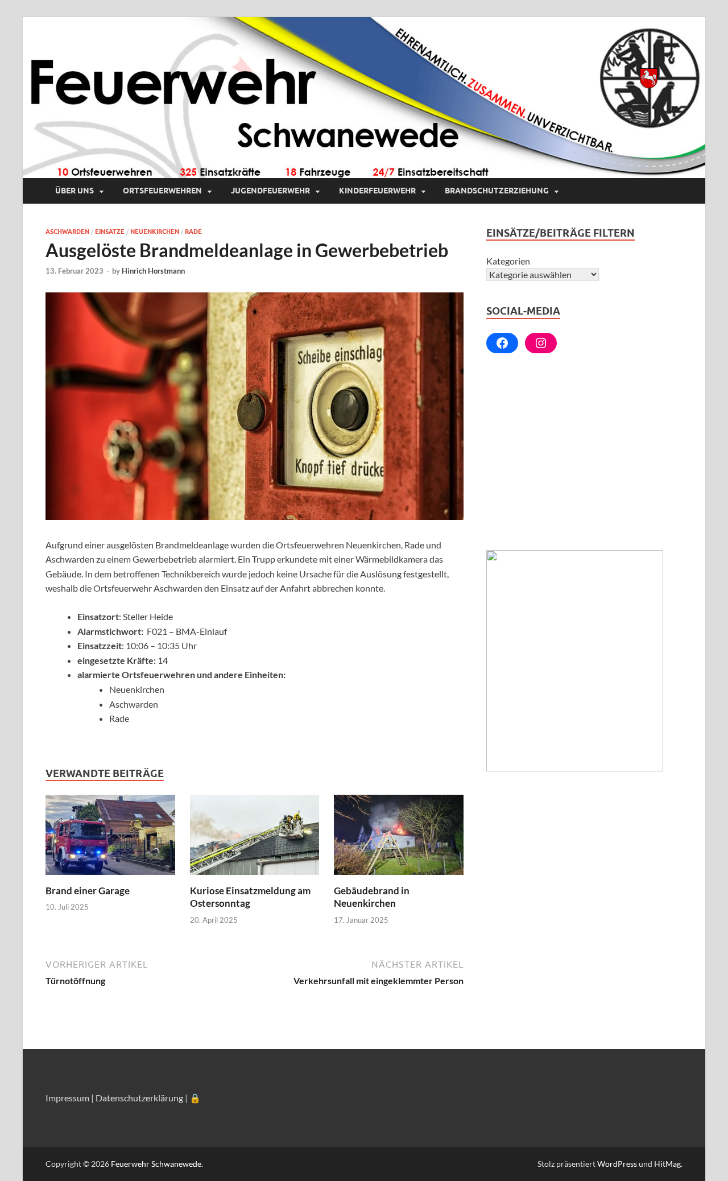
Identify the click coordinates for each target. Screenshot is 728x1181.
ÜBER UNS (74, 190)
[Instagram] (541, 343)
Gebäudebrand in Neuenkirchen (372, 897)
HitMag (667, 1163)
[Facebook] (502, 343)
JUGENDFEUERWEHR (270, 190)
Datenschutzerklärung (139, 1097)
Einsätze (110, 232)
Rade (193, 232)
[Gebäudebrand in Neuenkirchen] (399, 838)
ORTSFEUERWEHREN (162, 190)
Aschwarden (67, 232)
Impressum (67, 1097)
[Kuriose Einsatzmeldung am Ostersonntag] (255, 838)
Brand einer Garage (88, 891)
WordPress (617, 1163)
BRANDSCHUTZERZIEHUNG (497, 190)
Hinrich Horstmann (153, 270)
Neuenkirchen (154, 232)
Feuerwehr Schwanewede (156, 1163)
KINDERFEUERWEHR (377, 190)
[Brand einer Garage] (110, 838)
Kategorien (508, 260)
